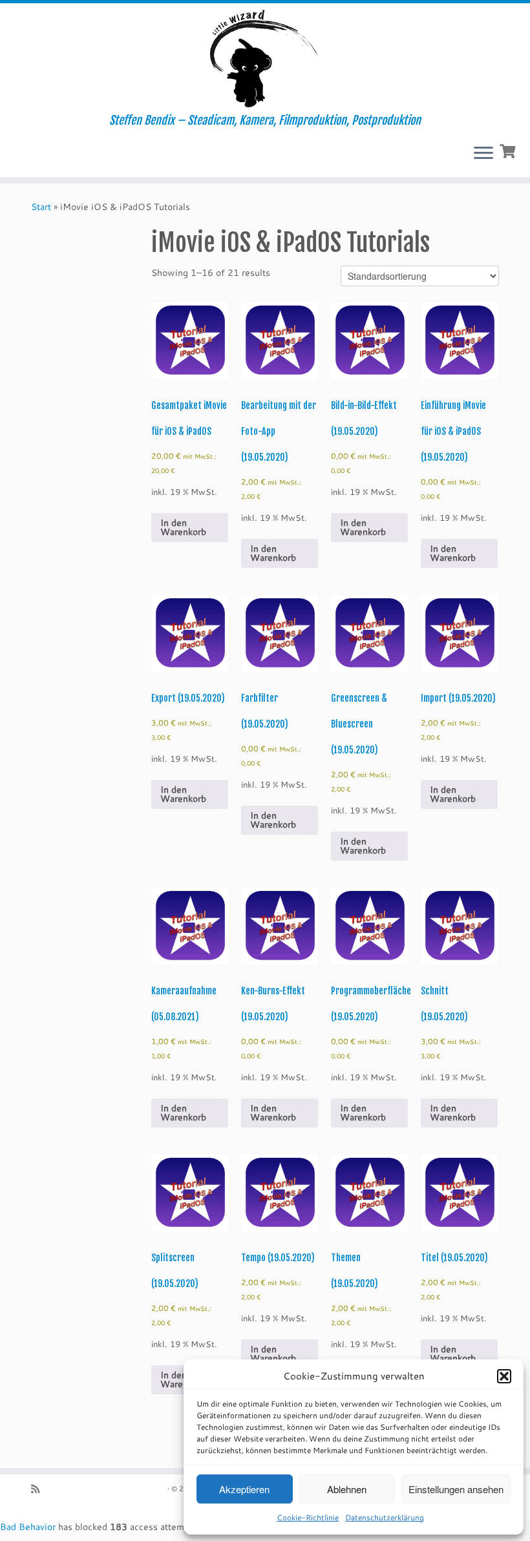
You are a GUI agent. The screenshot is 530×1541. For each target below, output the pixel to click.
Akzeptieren (244, 1489)
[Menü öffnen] (483, 153)
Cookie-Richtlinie (308, 1517)
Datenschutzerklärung (384, 1517)
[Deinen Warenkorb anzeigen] (509, 150)
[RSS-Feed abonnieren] (39, 1489)
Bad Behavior (28, 1526)
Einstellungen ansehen (456, 1489)
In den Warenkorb (183, 527)
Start (41, 206)
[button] (504, 1376)
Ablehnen (346, 1489)
